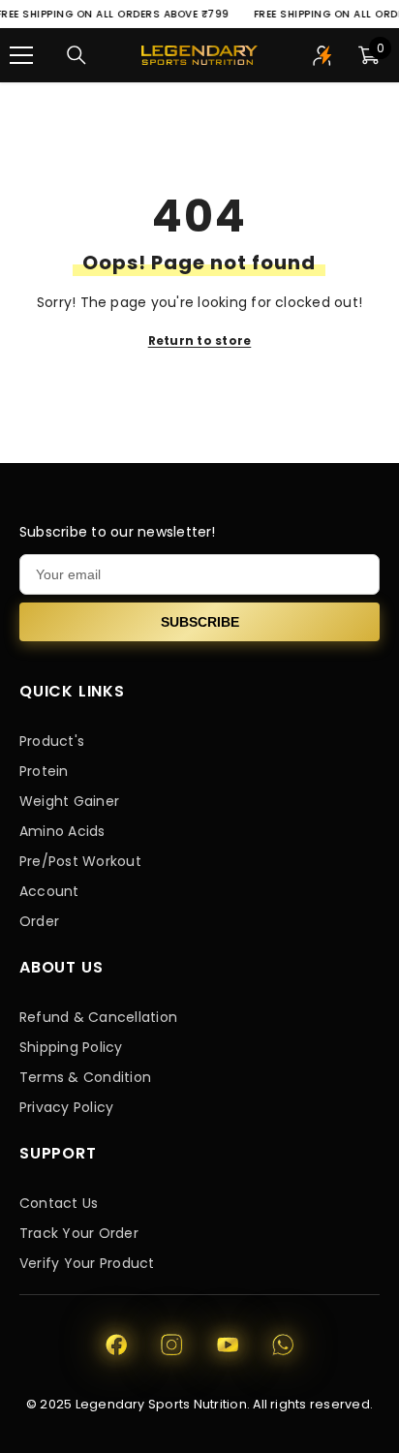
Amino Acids (62, 831)
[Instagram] (171, 1344)
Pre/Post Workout (80, 861)
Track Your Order (78, 1233)
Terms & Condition (85, 1077)
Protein (44, 771)
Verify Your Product (87, 1263)
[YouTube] (227, 1344)
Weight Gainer (69, 801)
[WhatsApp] (282, 1344)
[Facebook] (116, 1344)
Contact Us (58, 1203)
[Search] (76, 55)
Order (39, 921)
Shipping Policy (71, 1047)
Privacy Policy (66, 1107)
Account (49, 891)
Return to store (200, 340)
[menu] (21, 55)
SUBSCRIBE (200, 622)
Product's (51, 741)
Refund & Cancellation (98, 1017)
